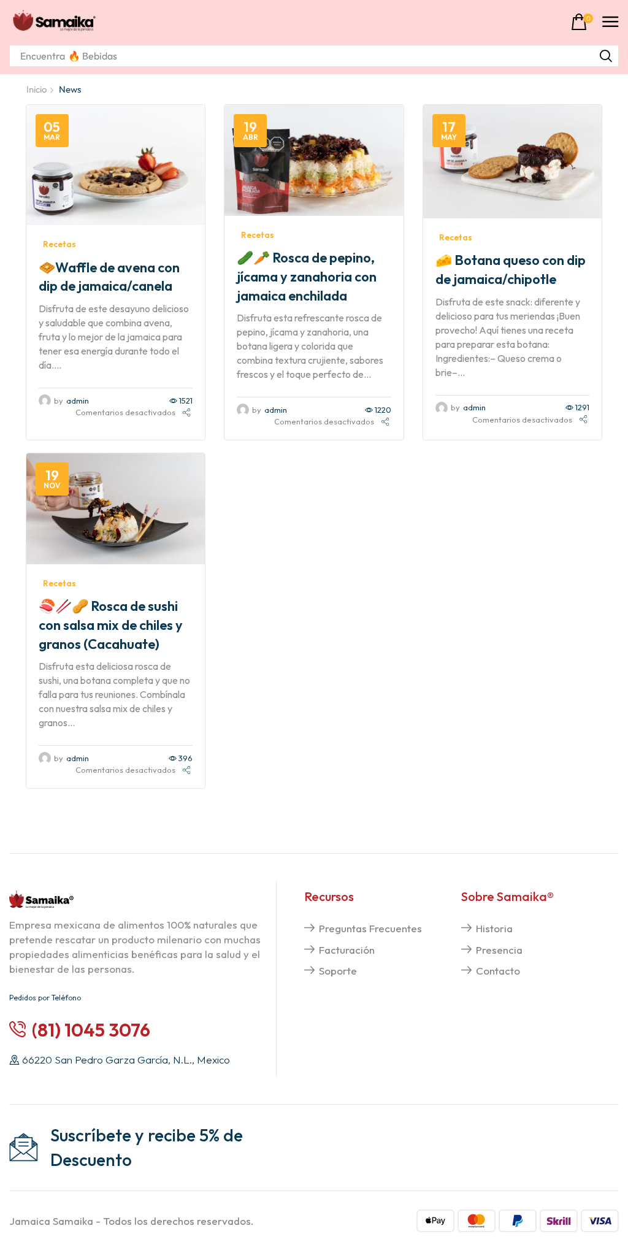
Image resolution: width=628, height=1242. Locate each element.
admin (77, 400)
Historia (494, 928)
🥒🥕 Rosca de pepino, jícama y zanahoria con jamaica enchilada (307, 276)
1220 (383, 410)
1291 (582, 407)
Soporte (338, 970)
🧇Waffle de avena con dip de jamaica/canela (109, 277)
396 (185, 758)
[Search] (606, 55)
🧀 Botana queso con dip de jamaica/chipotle (510, 269)
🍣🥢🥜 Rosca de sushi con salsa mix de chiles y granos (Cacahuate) (111, 625)
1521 (186, 400)
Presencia (499, 949)
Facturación (347, 949)
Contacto (498, 970)
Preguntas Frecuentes (370, 928)
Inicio (36, 89)
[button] (582, 22)
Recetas (59, 244)
